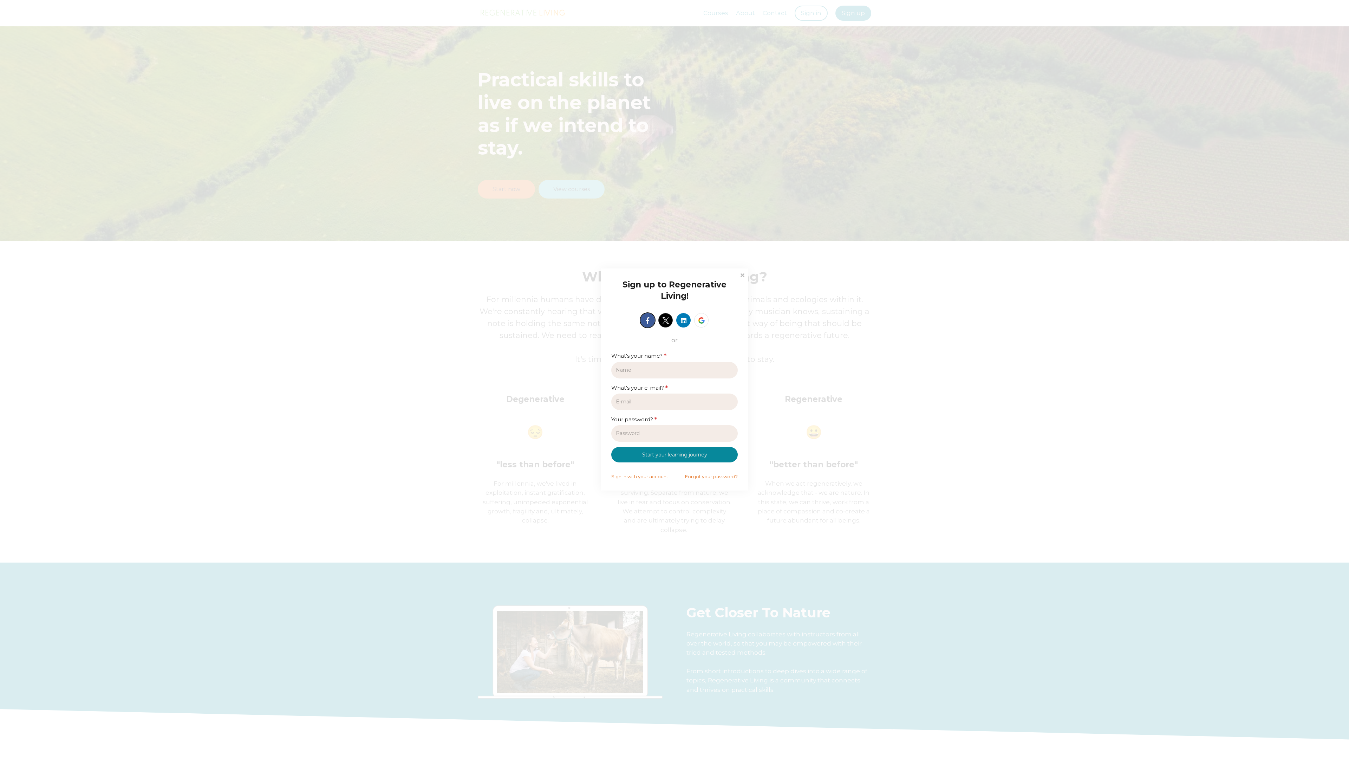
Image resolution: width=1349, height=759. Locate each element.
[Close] (742, 274)
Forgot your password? (711, 476)
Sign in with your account (639, 476)
